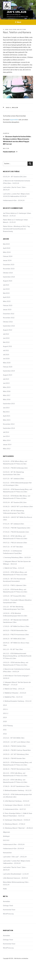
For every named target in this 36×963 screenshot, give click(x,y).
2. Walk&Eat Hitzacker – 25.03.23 (14, 693)
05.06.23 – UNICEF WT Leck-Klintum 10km (18, 506)
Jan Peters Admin (9, 213)
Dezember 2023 (8, 264)
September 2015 (9, 404)
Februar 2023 (7, 305)
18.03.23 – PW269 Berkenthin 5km (15, 630)
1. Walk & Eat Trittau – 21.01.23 (13, 568)
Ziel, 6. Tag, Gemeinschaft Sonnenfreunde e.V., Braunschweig (16, 228)
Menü (19, 22)
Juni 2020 (6, 359)
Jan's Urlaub (16, 12)
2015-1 (8, 107)
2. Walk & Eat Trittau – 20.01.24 (13, 689)
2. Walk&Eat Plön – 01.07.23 (12, 697)
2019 (5, 717)
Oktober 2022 (8, 322)
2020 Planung (8, 726)
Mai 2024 (6, 244)
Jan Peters (21, 29)
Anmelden (6, 901)
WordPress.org (8, 914)
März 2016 (6, 399)
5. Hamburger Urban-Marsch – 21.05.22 (16, 805)
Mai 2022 (6, 342)
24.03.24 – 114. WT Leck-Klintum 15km (16, 742)
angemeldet (14, 120)
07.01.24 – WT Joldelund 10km (13, 524)
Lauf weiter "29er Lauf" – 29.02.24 (14, 857)
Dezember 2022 (8, 314)
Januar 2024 (7, 260)
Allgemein (6, 832)
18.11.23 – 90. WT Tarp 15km (13, 649)
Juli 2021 (6, 350)
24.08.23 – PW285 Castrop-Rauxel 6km (17, 750)
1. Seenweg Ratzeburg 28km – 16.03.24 (16, 557)
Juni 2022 (6, 338)
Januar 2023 (7, 309)
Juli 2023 (6, 285)
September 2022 (9, 326)
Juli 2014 (6, 432)
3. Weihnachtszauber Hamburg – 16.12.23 (17, 790)
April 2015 (6, 416)
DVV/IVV (6, 840)
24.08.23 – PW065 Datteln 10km (14, 746)
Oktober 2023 (8, 273)
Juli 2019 (6, 379)
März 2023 (6, 301)
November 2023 (8, 269)
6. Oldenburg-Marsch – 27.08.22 (14, 824)
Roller (15, 107)
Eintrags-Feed (8, 905)
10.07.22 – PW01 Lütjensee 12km (14, 585)
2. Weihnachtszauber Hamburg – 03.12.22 (17, 701)
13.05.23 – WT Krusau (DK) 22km (14, 596)
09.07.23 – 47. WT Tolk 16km (13, 547)
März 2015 (6, 420)
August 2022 (7, 330)
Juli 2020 (6, 355)
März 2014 (6, 440)
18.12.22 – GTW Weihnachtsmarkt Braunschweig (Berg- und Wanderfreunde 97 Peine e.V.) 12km (17, 656)
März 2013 (6, 449)
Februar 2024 (7, 256)
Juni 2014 (6, 436)
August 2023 (7, 281)
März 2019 (6, 387)
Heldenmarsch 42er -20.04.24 (13, 848)
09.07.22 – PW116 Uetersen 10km (15, 543)
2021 (5, 730)
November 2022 (8, 318)
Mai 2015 (6, 412)
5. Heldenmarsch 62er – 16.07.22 (14, 809)
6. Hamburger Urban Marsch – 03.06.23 (16, 820)
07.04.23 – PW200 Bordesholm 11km (16, 532)
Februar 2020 (7, 367)
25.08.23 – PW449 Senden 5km (14, 758)
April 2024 (6, 248)
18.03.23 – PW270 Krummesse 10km (16, 634)
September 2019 (9, 371)
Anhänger (6, 836)
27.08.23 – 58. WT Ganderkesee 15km (16, 786)
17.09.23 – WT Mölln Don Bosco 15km (16, 626)
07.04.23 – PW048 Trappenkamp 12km (16, 528)
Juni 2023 (6, 289)
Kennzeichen (7, 853)
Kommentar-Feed (9, 910)
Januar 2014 (7, 444)
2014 (5, 705)
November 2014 (8, 424)
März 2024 (6, 252)
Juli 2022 (6, 334)
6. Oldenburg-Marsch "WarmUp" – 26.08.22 (18, 828)
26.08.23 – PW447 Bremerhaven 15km (16, 769)
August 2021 (7, 346)
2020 (5, 721)
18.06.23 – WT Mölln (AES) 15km (14, 639)
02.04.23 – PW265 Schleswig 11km (15, 468)
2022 (5, 734)
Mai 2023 (6, 293)
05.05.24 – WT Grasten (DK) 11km (14, 177)
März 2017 (6, 395)
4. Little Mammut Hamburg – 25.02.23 (16, 801)
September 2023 (9, 277)
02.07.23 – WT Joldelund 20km (13, 479)
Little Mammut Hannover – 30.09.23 (15, 878)
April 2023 (6, 297)
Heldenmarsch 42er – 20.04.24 (13, 200)
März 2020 (6, 363)
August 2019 (7, 375)
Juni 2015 (6, 408)
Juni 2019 (6, 383)
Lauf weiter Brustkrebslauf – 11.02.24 (15, 874)
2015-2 (5, 713)
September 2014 (9, 428)
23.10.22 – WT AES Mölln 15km (13, 738)
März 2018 (6, 391)
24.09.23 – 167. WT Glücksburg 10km (16, 754)
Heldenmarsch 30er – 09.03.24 (13, 844)
